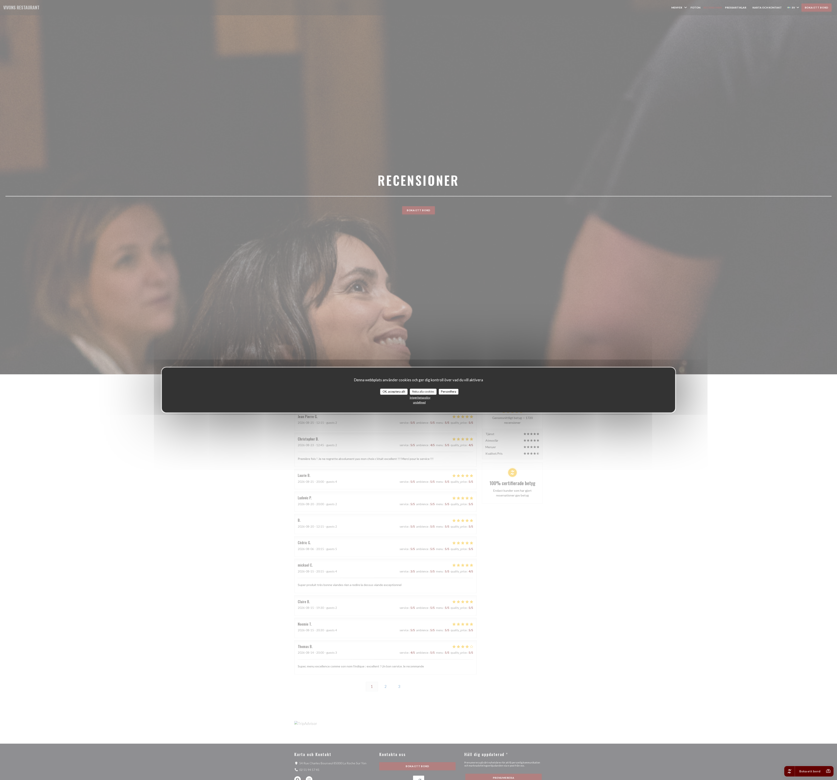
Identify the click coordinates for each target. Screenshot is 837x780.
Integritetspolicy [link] (420, 397)
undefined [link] (419, 402)
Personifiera (448, 391)
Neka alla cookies (423, 391)
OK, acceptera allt (394, 391)
